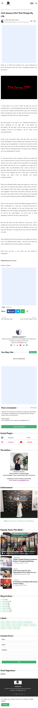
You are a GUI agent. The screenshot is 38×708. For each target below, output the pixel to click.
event (2, 625)
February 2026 (6, 610)
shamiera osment (18, 337)
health (19, 625)
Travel (14, 622)
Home (2, 9)
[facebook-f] (13, 694)
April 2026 (5, 606)
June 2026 (5, 605)
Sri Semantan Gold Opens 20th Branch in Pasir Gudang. (25, 582)
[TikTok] (25, 694)
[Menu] (2, 3)
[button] (32, 3)
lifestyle (26, 625)
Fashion (8, 622)
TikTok (28, 438)
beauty (20, 622)
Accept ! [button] (5, 704)
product (3, 628)
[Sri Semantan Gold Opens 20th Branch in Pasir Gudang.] (6, 584)
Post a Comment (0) (19, 426)
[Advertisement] (19, 44)
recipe (9, 628)
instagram (11, 442)
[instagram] (14, 345)
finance (9, 625)
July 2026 (5, 603)
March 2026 (5, 608)
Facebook (12, 311)
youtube (29, 442)
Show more (33, 352)
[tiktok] (17, 345)
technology (16, 628)
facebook (11, 438)
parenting (7, 9)
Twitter (18, 311)
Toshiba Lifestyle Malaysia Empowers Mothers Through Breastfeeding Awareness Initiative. (25, 560)
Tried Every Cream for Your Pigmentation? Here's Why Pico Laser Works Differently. (25, 571)
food (14, 625)
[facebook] (11, 345)
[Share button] (27, 311)
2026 (3, 599)
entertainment (28, 622)
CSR (2, 622)
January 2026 (6, 611)
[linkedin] (26, 345)
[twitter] (23, 345)
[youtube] (20, 345)
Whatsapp (23, 311)
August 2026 (5, 601)
